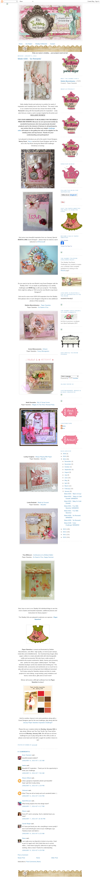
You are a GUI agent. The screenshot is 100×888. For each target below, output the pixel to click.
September (68, 469)
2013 (64, 529)
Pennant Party (50, 404)
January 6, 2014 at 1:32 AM (33, 760)
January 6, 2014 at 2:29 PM (33, 785)
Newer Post (21, 858)
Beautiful (43, 459)
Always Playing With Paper (43, 457)
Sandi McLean (26, 801)
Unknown (25, 790)
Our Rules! (29, 44)
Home (21, 44)
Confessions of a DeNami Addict (43, 555)
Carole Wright (26, 823)
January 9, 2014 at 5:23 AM (33, 833)
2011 (64, 534)
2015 (64, 456)
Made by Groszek (43, 502)
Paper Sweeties (46, 305)
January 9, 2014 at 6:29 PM (33, 850)
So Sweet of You (43, 307)
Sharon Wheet (26, 778)
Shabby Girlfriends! (41, 44)
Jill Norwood (41, 242)
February (68, 488)
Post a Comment (23, 855)
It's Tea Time (41, 404)
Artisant (45, 349)
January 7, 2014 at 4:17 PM (33, 806)
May (66, 480)
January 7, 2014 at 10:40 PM (33, 819)
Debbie (63, 426)
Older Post (54, 858)
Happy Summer (49, 557)
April (66, 483)
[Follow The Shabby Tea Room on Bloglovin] (69, 196)
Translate (75, 378)
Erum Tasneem (27, 755)
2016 (64, 453)
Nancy (30, 141)
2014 (64, 459)
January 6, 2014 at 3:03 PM (33, 796)
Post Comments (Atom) (33, 861)
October (67, 467)
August (67, 472)
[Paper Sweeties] (62, 244)
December (68, 461)
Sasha (24, 765)
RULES (63, 270)
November (68, 464)
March (67, 486)
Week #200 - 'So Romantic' (29, 59)
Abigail (34, 404)
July (66, 475)
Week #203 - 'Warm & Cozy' (72, 494)
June (66, 477)
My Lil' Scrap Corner (43, 402)
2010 (64, 537)
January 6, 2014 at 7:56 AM (33, 773)
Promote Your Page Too (66, 246)
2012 (64, 532)
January (67, 491)
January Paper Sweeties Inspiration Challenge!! (37, 722)
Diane (24, 838)
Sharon (24, 811)
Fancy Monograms (43, 351)
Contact (52, 44)
